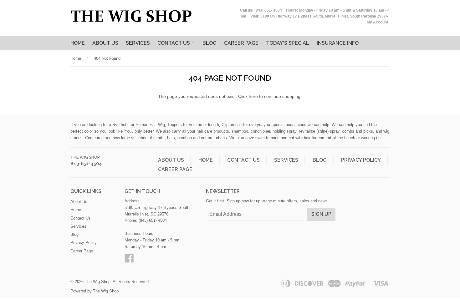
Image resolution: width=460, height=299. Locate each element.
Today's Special (287, 43)
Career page (241, 43)
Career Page (175, 169)
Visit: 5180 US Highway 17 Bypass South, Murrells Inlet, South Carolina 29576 (319, 16)
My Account (377, 22)
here (253, 96)
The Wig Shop (85, 157)
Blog (209, 43)
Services (138, 43)
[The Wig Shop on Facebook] (129, 260)
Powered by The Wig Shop (94, 291)
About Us (105, 43)
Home (77, 43)
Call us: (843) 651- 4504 (261, 10)
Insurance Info (338, 43)
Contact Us (174, 43)
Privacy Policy (361, 160)
